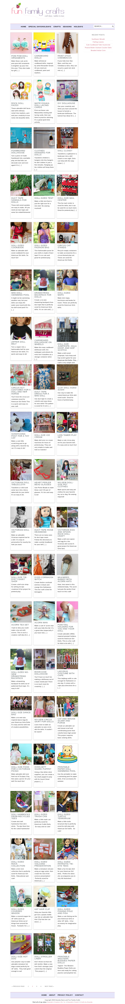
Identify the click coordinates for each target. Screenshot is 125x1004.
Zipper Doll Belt (18, 343)
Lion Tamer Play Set (67, 436)
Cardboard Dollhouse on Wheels (43, 342)
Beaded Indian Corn (98, 50)
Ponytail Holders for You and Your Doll (66, 628)
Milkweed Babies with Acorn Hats (65, 579)
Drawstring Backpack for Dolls (42, 295)
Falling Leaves (98, 42)
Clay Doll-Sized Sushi (67, 389)
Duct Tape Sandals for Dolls (19, 200)
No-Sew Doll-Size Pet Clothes (65, 484)
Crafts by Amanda (86, 1002)
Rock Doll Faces (17, 104)
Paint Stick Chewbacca (65, 57)
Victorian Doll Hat (20, 531)
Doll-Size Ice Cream (42, 436)
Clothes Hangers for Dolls (42, 153)
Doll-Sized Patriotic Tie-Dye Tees (66, 864)
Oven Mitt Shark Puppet (42, 768)
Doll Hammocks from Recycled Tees (20, 816)
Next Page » (49, 986)
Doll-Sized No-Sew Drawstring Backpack (20, 675)
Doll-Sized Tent (43, 198)
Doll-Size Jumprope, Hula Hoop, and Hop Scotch (67, 347)
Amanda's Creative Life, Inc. (56, 1002)
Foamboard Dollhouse (18, 152)
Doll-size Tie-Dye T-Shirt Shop (19, 579)
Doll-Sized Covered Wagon (17, 911)
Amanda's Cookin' (73, 1002)
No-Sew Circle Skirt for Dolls (44, 720)
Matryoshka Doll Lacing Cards (41, 105)
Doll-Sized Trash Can (40, 815)
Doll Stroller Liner (43, 957)
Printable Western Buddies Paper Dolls (66, 959)
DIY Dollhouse (66, 103)
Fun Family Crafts (37, 11)
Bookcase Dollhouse (41, 673)
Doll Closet (65, 151)
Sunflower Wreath (98, 39)
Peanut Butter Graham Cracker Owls (98, 47)
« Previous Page (18, 986)
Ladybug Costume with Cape (66, 673)
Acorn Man (41, 622)
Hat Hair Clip (42, 909)
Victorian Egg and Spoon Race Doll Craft (66, 533)
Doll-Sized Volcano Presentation (42, 864)
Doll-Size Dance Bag (21, 713)
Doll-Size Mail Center (66, 199)
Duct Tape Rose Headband (43, 531)
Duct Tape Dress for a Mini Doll (41, 394)
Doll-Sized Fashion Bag (41, 246)
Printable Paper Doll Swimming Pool (67, 769)
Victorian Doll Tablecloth (20, 483)
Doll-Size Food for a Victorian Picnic (20, 769)
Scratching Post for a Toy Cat (20, 436)
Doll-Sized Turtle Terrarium (64, 816)
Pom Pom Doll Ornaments (19, 57)
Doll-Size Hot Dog (19, 957)
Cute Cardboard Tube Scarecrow (98, 45)
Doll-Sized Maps (64, 294)
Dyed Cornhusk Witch (44, 578)
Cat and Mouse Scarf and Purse (66, 721)
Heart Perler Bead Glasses (42, 483)
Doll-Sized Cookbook (17, 246)
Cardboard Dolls (41, 57)
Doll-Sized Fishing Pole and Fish (65, 911)
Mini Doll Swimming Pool (20, 294)
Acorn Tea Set (20, 625)
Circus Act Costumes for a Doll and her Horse (21, 391)
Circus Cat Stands (64, 246)
